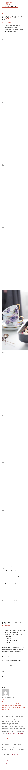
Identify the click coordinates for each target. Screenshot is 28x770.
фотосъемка (11, 688)
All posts (4, 699)
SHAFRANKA (14, 754)
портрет (8, 3)
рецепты (4, 688)
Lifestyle (9, 22)
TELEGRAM (8, 762)
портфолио (9, 2)
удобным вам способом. (15, 733)
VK (6, 764)
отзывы (8, 4)
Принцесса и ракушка (9, 703)
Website (4, 701)
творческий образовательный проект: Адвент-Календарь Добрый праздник (13, 707)
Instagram (7, 760)
